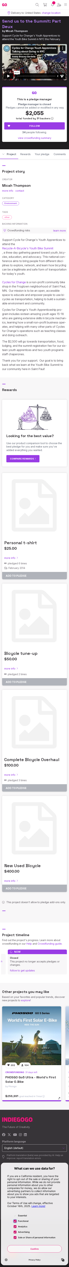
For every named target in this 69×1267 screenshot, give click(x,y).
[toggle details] (60, 1099)
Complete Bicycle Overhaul (31, 759)
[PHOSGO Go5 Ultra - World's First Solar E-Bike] (31, 1035)
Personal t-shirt (20, 542)
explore (25, 1000)
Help (29, 943)
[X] (9, 1135)
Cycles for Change (14, 282)
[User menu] (59, 4)
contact (19, 190)
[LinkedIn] (25, 1135)
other (7, 217)
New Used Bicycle (22, 865)
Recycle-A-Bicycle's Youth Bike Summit (27, 248)
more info (7, 190)
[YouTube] (15, 1135)
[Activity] (52, 4)
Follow (34, 125)
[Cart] (45, 4)
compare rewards (22, 458)
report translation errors (28, 1158)
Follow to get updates (22, 970)
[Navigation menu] (65, 4)
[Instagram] (20, 1135)
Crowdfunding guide (50, 943)
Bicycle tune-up (21, 653)
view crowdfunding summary (34, 137)
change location (51, 12)
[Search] (37, 5)
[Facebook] (3, 1135)
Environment (10, 203)
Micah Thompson (17, 30)
